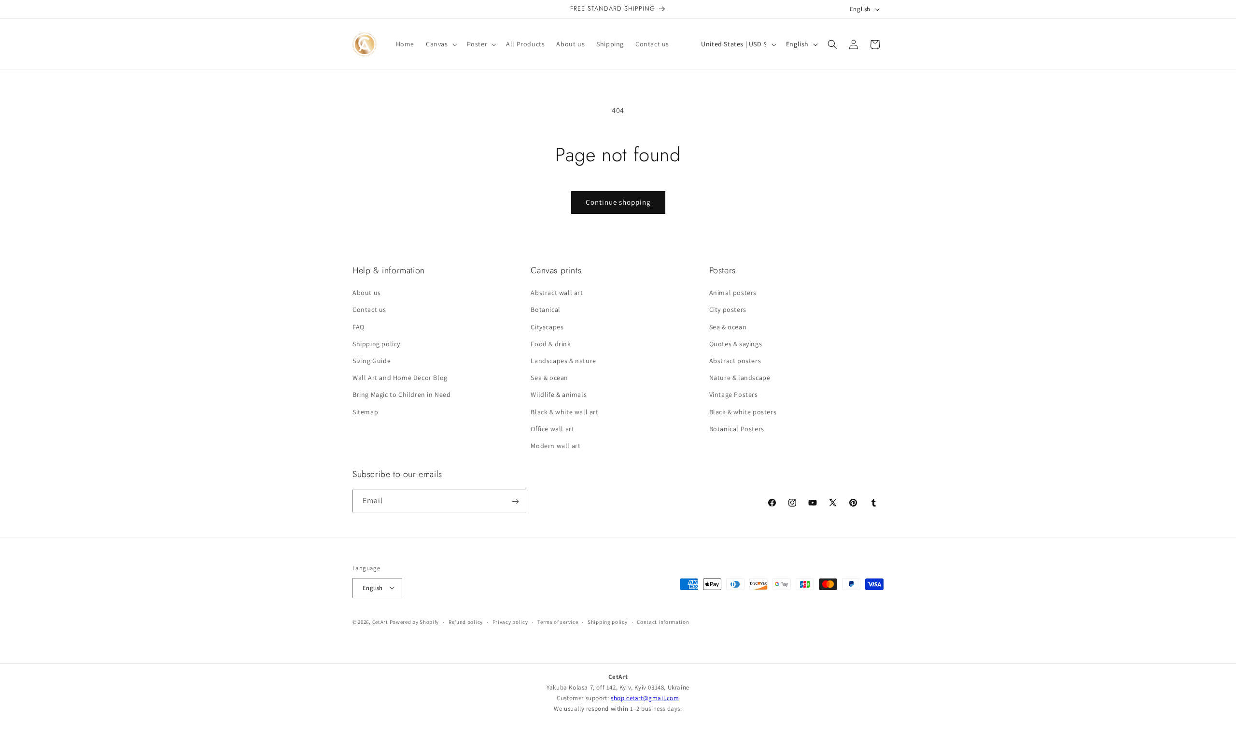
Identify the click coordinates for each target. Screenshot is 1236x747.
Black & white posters (743, 412)
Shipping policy (376, 343)
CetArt (380, 621)
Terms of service (557, 621)
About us (366, 292)
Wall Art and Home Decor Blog (400, 377)
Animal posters (733, 292)
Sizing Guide (371, 360)
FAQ (358, 327)
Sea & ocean (549, 377)
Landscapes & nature (563, 360)
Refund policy (466, 621)
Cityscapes (547, 327)
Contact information (663, 621)
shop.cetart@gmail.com (645, 698)
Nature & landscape (740, 377)
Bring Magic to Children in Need (401, 395)
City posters (727, 310)
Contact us (369, 310)
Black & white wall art (564, 412)
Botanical (545, 310)
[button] (440, 44)
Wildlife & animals (559, 395)
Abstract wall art (557, 292)
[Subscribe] (515, 501)
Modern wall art (555, 445)
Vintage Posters (733, 395)
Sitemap (365, 412)
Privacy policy (510, 621)
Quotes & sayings (735, 343)
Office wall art (552, 428)
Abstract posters (735, 360)
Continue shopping (618, 202)
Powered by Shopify (414, 621)
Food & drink (551, 343)
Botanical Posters (736, 428)
